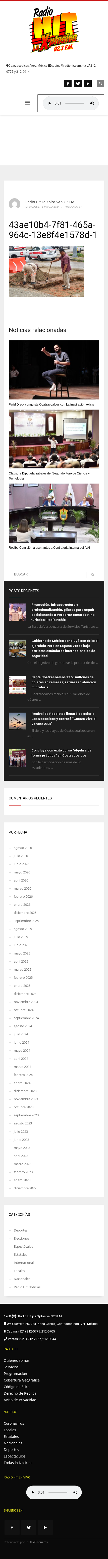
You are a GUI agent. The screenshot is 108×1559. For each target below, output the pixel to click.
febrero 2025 (23, 977)
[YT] (88, 83)
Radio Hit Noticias (27, 1287)
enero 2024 (22, 1082)
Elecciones (21, 1238)
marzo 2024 (22, 1066)
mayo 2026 (22, 872)
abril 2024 (21, 1058)
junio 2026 (21, 864)
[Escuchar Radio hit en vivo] (54, 1492)
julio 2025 (21, 937)
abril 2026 (21, 880)
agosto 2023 (23, 1123)
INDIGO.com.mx (37, 1542)
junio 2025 (21, 945)
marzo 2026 (22, 888)
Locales (19, 1270)
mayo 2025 (22, 953)
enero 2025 (22, 985)
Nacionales (22, 1278)
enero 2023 (22, 1180)
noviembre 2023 (26, 1099)
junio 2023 (21, 1139)
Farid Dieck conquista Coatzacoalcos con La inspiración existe (51, 404)
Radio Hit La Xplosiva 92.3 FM (49, 201)
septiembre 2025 (26, 920)
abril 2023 (21, 1155)
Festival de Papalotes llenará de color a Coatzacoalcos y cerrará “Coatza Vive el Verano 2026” (63, 719)
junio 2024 (21, 1042)
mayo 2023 (22, 1147)
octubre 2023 (23, 1107)
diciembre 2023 (25, 1091)
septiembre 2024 (26, 1018)
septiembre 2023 (26, 1115)
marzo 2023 (22, 1164)
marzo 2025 (22, 969)
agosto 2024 (23, 1026)
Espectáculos (23, 1246)
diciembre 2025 (25, 912)
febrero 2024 (23, 1074)
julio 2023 (21, 1131)
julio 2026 (21, 855)
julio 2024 (21, 1034)
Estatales (20, 1254)
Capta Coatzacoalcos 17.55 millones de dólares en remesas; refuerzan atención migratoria (63, 682)
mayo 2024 (22, 1050)
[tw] (78, 83)
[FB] (68, 83)
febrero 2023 (23, 1172)
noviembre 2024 (26, 1001)
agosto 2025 (23, 928)
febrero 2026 (23, 896)
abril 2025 (21, 961)
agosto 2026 (23, 847)
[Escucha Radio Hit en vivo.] (70, 103)
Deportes (21, 1230)
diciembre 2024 (25, 993)
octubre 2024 (23, 1010)
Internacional (24, 1262)
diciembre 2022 (25, 1188)
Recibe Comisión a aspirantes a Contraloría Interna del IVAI (49, 547)
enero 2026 (22, 904)
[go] (92, 574)
